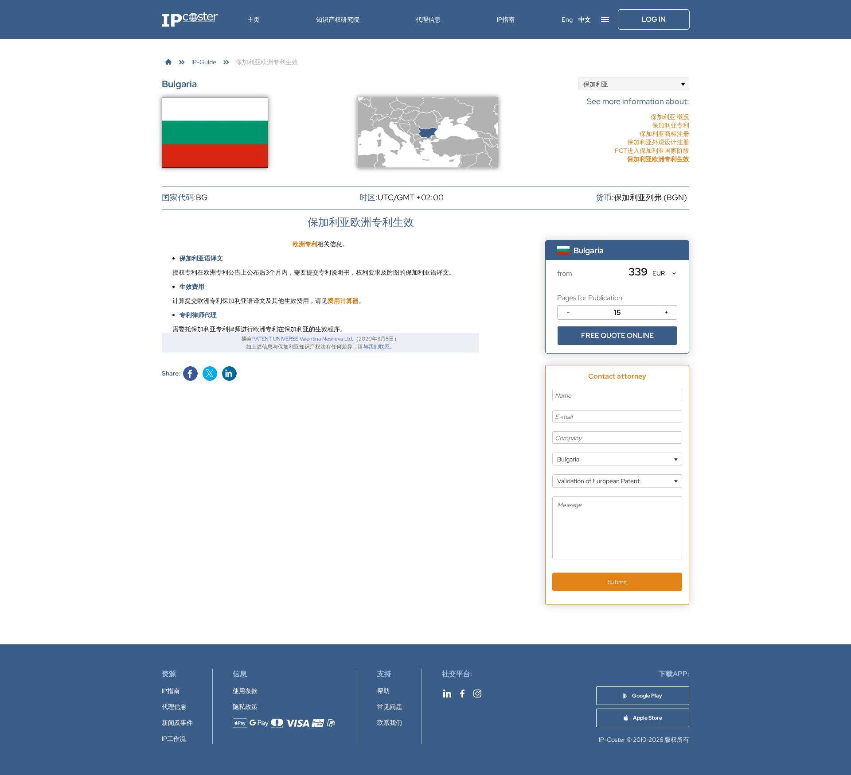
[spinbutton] (617, 312)
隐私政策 (245, 707)
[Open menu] (605, 19)
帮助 (383, 691)
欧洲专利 (305, 244)
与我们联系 (376, 346)
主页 (253, 19)
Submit (617, 582)
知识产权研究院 (337, 19)
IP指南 (506, 19)
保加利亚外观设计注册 (658, 142)
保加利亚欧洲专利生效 (658, 159)
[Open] (683, 84)
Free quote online (617, 335)
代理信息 (428, 19)
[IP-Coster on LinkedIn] (447, 693)
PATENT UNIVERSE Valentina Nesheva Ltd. (302, 338)
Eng (567, 19)
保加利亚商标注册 (664, 134)
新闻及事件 (177, 723)
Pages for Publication (589, 297)
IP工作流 (174, 739)
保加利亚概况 (670, 117)
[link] (168, 62)
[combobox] (633, 84)
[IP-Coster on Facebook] (462, 693)
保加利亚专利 (670, 125)
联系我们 (389, 723)
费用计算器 (343, 301)
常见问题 (389, 707)
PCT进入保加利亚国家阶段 (652, 151)
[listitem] (638, 125)
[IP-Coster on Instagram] (477, 693)
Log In (654, 19)
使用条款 (245, 691)
